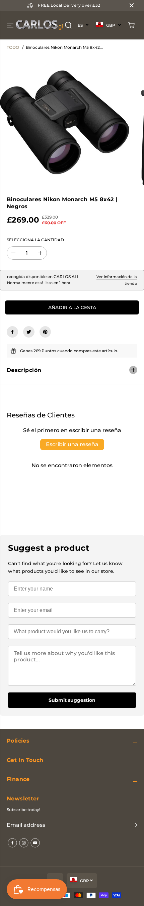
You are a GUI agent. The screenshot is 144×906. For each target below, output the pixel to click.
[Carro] (131, 25)
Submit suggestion (72, 700)
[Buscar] (68, 25)
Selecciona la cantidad (35, 239)
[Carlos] (15, 25)
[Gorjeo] (28, 332)
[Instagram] (23, 843)
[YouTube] (35, 843)
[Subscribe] (134, 825)
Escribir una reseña (72, 444)
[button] (11, 25)
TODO (13, 47)
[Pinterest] (45, 332)
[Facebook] (12, 332)
